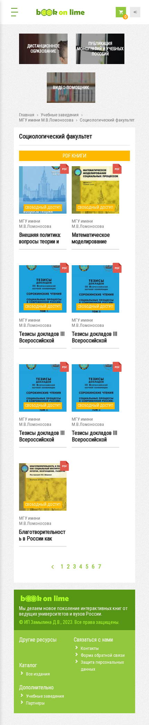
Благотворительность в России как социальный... (42, 536)
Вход (135, 12)
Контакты (90, 648)
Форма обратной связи (103, 655)
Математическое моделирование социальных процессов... (91, 238)
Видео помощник (71, 87)
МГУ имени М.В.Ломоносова (46, 120)
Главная (26, 114)
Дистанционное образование (43, 49)
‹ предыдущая (53, 566)
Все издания (38, 674)
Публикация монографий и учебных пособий (100, 48)
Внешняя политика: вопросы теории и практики (40, 238)
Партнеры (35, 703)
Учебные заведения (60, 114)
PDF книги (74, 156)
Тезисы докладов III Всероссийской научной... (41, 337)
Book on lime (60, 13)
